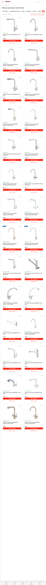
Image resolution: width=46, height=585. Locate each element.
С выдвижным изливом (14, 11)
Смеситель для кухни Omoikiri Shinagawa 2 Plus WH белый (10, 184)
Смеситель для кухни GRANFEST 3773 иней (11, 393)
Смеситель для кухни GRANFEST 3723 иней (11, 363)
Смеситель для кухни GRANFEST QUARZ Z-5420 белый (32, 95)
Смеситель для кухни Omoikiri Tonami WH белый (33, 274)
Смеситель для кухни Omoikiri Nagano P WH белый (12, 154)
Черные (39, 11)
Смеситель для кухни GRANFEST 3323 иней (33, 303)
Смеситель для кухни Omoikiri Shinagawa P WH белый (31, 125)
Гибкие (23, 11)
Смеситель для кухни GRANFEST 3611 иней (11, 95)
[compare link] (40, 2)
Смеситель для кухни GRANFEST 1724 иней (11, 333)
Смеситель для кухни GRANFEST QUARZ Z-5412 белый (32, 333)
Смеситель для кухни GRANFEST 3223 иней (33, 393)
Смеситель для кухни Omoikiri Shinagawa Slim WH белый (10, 244)
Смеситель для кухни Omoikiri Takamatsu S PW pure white (31, 214)
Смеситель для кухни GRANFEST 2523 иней (33, 363)
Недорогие (28, 11)
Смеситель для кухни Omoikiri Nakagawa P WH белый (10, 214)
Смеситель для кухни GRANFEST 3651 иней (11, 35)
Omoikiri (34, 11)
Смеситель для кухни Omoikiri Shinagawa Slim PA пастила (31, 244)
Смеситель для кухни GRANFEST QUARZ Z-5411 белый (32, 65)
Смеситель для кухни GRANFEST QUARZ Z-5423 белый (10, 423)
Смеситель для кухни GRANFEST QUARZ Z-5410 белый (10, 65)
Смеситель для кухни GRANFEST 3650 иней (33, 35)
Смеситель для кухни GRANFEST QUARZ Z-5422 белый (32, 423)
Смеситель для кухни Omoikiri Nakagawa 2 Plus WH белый (31, 154)
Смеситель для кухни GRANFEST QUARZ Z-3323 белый (10, 303)
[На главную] (8, 1)
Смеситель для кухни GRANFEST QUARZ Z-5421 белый (10, 125)
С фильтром (5, 11)
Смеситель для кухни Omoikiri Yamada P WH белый (34, 184)
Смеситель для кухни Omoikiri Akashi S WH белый (12, 274)
